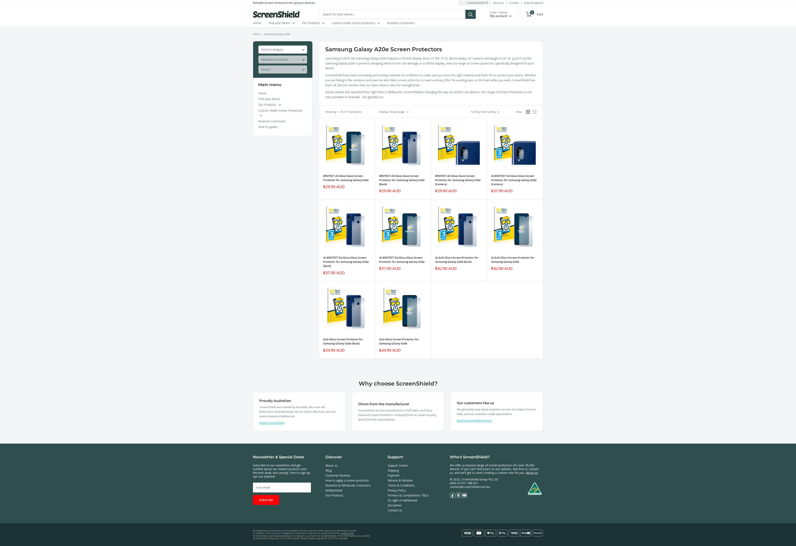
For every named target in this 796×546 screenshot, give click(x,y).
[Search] (470, 14)
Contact (514, 3)
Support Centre (398, 465)
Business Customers (401, 23)
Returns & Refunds (400, 480)
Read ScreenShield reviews (474, 420)
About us (498, 3)
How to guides (268, 127)
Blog (328, 470)
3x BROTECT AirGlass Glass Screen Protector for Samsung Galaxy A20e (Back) (346, 262)
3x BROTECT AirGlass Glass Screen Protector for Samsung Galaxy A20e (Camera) (513, 180)
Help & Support (533, 3)
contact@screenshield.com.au (470, 487)
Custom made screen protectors (353, 23)
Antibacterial (333, 490)
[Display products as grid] (528, 112)
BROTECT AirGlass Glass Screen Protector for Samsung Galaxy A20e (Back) (402, 180)
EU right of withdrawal (402, 500)
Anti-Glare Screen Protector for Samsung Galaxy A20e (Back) (343, 341)
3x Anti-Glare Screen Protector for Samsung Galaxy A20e (512, 260)
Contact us (395, 510)
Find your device (279, 23)
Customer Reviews (338, 475)
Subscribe (266, 500)
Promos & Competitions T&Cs (408, 495)
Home (257, 23)
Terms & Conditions (401, 485)
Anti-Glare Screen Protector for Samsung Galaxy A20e (399, 341)
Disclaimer (395, 505)
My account (499, 16)
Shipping (393, 470)
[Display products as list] (535, 112)
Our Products (311, 23)
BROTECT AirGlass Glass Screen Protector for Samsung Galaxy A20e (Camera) (458, 180)
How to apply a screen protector (347, 480)
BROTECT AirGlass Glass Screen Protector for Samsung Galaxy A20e (346, 178)
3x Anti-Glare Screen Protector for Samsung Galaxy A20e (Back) (456, 260)
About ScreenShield (271, 423)
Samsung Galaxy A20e (277, 34)
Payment (394, 475)
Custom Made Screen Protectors (280, 110)
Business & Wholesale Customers (348, 485)
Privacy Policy (397, 490)
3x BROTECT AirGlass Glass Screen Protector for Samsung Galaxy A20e (402, 260)
